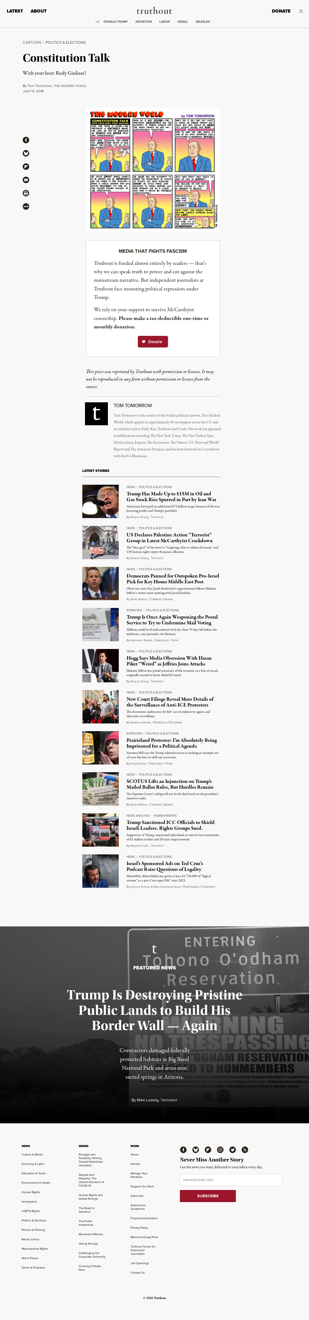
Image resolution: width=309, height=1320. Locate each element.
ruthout (157, 517)
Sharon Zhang (140, 517)
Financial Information (144, 1218)
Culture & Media (32, 1154)
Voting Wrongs (88, 1243)
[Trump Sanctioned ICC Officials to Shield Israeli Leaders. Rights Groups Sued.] (100, 830)
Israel (182, 21)
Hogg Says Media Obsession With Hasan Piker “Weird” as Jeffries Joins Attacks (169, 661)
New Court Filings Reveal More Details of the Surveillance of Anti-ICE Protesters (169, 702)
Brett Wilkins (139, 599)
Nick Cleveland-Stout (167, 887)
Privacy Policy (139, 1228)
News (130, 487)
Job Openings (140, 1263)
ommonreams (161, 599)
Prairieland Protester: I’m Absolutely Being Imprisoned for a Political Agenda (171, 743)
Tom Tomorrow (39, 85)
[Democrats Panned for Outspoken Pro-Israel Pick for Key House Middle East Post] (100, 583)
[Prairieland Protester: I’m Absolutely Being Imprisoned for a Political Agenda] (100, 748)
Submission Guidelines (138, 1207)
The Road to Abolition (86, 1210)
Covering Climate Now (90, 1268)
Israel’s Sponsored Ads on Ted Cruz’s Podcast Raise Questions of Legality (164, 866)
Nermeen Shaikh (141, 640)
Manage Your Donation (139, 1175)
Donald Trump (116, 21)
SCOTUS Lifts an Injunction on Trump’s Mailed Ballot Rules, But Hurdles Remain (169, 784)
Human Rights (165, 815)
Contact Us (138, 1272)
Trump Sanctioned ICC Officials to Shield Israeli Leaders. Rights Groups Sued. (170, 825)
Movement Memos (91, 1234)
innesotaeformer (167, 722)
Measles (203, 21)
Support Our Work (142, 1186)
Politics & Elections (66, 42)
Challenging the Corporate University (92, 1255)
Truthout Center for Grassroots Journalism (143, 1250)
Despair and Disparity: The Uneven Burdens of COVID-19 (91, 1180)
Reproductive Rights (35, 1249)
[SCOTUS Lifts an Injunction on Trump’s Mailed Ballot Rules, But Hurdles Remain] (100, 789)
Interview (134, 610)
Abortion (143, 21)
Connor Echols (140, 887)
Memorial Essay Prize (144, 1237)
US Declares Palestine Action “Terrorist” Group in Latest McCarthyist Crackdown (169, 537)
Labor (164, 21)
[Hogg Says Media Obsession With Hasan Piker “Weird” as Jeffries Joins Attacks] (100, 665)
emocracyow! (166, 640)
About (39, 10)
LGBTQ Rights (31, 1211)
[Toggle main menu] (300, 11)
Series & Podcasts (33, 1267)
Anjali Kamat (139, 763)
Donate (281, 10)
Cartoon (32, 42)
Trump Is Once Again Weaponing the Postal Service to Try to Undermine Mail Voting (172, 619)
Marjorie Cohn (140, 846)
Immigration (29, 1201)
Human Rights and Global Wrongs (91, 1197)
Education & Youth (34, 1173)
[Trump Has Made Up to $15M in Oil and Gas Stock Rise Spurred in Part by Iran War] (100, 501)
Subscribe (137, 1196)
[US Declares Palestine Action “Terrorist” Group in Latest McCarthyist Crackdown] (100, 542)
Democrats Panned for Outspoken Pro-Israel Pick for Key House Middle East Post (172, 578)
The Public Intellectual (86, 1223)
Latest (15, 10)
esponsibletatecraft (199, 886)
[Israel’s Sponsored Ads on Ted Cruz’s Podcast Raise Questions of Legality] (100, 871)
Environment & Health (36, 1183)
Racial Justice (30, 1239)
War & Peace (30, 1258)
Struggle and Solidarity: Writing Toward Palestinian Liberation (91, 1159)
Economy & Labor (33, 1164)
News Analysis (138, 815)
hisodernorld (69, 86)
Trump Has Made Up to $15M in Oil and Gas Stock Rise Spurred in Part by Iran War (171, 496)
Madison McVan (141, 722)
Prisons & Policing (33, 1230)
